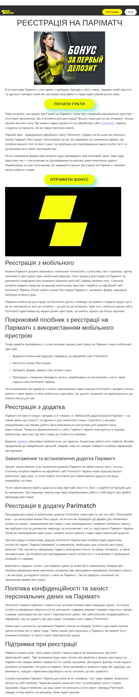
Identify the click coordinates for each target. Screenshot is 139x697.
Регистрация (112, 11)
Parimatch (108, 123)
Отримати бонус (69, 179)
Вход (130, 11)
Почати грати (69, 104)
